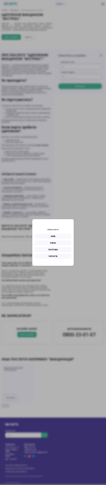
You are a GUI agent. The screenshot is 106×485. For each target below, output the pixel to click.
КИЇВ (53, 236)
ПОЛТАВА (53, 249)
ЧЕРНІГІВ (53, 256)
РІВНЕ (53, 243)
